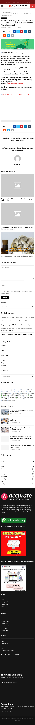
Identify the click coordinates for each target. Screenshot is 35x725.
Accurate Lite (4, 623)
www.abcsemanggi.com (15, 84)
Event (2, 353)
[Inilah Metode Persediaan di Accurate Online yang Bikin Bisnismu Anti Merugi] (5, 438)
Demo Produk (4, 643)
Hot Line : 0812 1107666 (25, 2)
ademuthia (4, 27)
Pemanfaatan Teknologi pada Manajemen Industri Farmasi (17, 317)
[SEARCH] (32, 306)
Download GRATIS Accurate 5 (8, 650)
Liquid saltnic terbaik (28, 112)
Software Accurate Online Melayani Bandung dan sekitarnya (17, 149)
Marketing (3, 365)
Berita (2, 348)
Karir (2, 358)
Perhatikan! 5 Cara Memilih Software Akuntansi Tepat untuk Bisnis (17, 139)
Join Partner (4, 646)
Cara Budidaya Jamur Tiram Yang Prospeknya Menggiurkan (17, 256)
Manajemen (4, 363)
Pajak (2, 368)
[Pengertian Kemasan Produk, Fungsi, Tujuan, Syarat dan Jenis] (5, 447)
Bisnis (2, 350)
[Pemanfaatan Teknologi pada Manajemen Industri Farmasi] (5, 412)
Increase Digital (22, 722)
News (2, 606)
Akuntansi (3, 345)
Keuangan (3, 360)
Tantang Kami (16, 2)
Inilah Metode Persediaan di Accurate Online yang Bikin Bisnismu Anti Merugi (20, 437)
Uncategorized (3, 18)
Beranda (3, 599)
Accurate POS (4, 630)
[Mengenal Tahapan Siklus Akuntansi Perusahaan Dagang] (5, 430)
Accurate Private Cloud (6, 626)
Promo (2, 641)
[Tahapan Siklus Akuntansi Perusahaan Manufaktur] (5, 421)
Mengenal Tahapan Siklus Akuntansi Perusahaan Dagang (16, 325)
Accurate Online (5, 621)
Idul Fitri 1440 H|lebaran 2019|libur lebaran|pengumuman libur (16, 120)
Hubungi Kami (8, 2)
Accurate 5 (3, 619)
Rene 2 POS (4, 628)
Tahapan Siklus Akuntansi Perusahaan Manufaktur (15, 321)
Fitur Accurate (4, 355)
